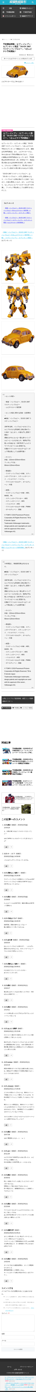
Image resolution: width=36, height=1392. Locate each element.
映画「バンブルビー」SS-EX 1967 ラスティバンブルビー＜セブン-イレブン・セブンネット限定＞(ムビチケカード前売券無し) (18, 220)
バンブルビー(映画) (27, 708)
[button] (32, 690)
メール (4, 1340)
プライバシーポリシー (26, 1366)
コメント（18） (30, 63)
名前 (3, 1334)
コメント (6, 1313)
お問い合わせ (18, 1369)
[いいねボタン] (6, 847)
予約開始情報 (7, 708)
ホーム (9, 1366)
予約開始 (16, 708)
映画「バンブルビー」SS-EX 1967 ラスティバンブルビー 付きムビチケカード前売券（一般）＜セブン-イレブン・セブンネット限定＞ (18, 210)
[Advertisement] (18, 25)
